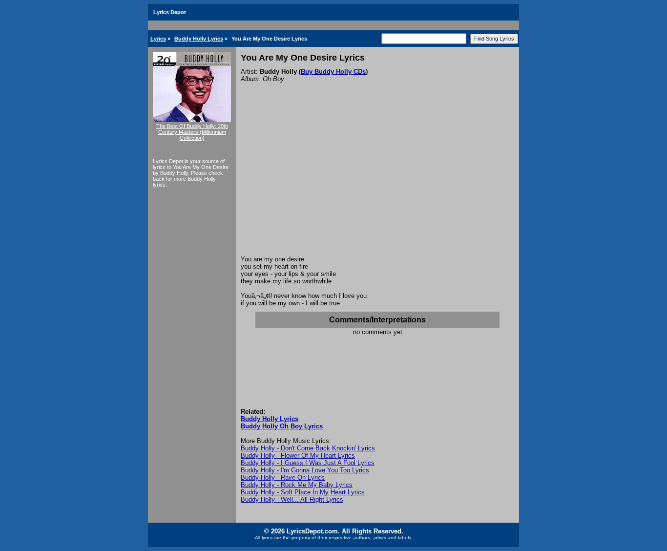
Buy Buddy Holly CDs (333, 71)
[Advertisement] (377, 182)
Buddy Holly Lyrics (198, 39)
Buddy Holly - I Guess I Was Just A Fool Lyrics (308, 462)
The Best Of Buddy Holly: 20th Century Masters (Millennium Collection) (192, 132)
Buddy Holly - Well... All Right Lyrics (292, 499)
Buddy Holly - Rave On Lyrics (283, 477)
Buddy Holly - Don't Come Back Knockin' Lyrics (308, 448)
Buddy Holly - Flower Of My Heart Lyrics (298, 455)
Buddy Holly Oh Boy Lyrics (282, 426)
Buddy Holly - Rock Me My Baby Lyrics (297, 484)
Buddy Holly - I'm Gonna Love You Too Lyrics (305, 470)
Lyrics (158, 39)
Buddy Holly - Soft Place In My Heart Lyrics (303, 492)
